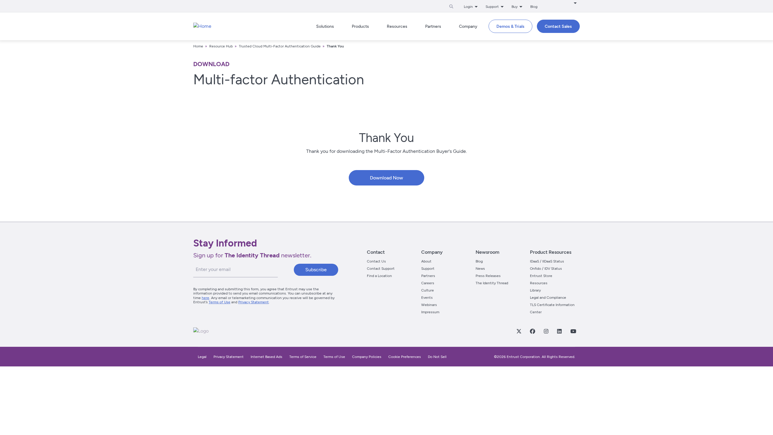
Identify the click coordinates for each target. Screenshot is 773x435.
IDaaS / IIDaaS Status (547, 261)
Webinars (429, 305)
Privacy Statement (253, 302)
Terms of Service (302, 357)
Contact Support (381, 268)
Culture (427, 290)
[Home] (202, 26)
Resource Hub (221, 46)
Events (427, 297)
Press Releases (488, 276)
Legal (202, 357)
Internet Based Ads (266, 357)
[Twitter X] (518, 331)
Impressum (430, 312)
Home (198, 46)
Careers (427, 283)
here (205, 298)
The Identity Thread (492, 283)
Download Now (386, 178)
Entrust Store (541, 276)
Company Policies (366, 357)
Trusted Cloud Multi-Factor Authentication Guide (280, 46)
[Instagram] (546, 331)
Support (428, 268)
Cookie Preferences (404, 357)
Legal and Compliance (548, 297)
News (480, 268)
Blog (533, 7)
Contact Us (376, 261)
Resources (538, 283)
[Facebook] (532, 331)
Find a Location (379, 276)
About (426, 261)
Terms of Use (219, 302)
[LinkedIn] (559, 331)
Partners (428, 276)
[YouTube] (573, 331)
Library (535, 290)
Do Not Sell (437, 357)
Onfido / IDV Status (546, 268)
